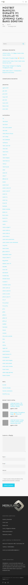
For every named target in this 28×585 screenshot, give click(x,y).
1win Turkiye (5, 136)
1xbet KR (5, 154)
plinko (4, 312)
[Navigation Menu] (26, 1)
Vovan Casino (6, 369)
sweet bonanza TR (7, 354)
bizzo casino (5, 215)
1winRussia (5, 142)
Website (4, 470)
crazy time (5, 245)
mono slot (5, 269)
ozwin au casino (6, 293)
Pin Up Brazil (5, 303)
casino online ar (6, 233)
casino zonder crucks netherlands (10, 242)
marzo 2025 (5, 103)
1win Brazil (5, 124)
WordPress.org (6, 394)
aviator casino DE (7, 188)
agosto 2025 (5, 88)
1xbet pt (4, 163)
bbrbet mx (5, 212)
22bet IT (4, 176)
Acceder (4, 385)
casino (4, 224)
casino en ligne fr (6, 227)
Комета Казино (6, 375)
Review (4, 330)
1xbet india (5, 148)
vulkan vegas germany (8, 372)
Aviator (4, 182)
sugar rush (5, 348)
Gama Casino (6, 248)
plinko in (4, 315)
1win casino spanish (7, 127)
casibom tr (5, 221)
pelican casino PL (7, 297)
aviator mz (5, 197)
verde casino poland (7, 363)
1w (3, 118)
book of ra (5, 218)
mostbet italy (6, 275)
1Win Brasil (5, 121)
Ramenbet (5, 327)
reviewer (4, 333)
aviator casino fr (6, 191)
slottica (4, 345)
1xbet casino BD (6, 145)
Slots (4, 339)
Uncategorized (12, 26)
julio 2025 (5, 91)
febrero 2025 (6, 106)
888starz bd (5, 179)
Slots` (4, 342)
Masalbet (5, 266)
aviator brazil (5, 185)
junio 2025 (5, 94)
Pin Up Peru (5, 306)
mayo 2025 (5, 97)
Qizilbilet (4, 324)
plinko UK (5, 318)
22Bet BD (5, 173)
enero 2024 (5, 109)
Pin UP (4, 300)
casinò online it (6, 236)
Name (4, 457)
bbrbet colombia (6, 209)
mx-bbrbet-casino (7, 284)
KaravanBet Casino (7, 254)
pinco (4, 309)
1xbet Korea (5, 151)
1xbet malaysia (6, 157)
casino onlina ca (6, 230)
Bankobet (5, 206)
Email (4, 463)
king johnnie (5, 260)
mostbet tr (5, 281)
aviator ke (5, 194)
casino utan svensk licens (8, 239)
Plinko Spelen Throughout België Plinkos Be (13, 58)
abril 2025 (5, 100)
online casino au (6, 287)
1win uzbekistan (6, 139)
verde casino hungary (7, 360)
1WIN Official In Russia (8, 133)
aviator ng (5, 200)
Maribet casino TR (7, 263)
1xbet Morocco (6, 160)
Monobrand (5, 272)
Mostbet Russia (6, 278)
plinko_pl (4, 321)
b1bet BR (5, 203)
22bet (4, 170)
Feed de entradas (7, 388)
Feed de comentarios (7, 391)
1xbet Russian (6, 167)
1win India (5, 130)
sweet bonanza (6, 351)
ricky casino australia (7, 336)
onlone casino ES (6, 290)
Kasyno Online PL (7, 257)
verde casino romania (8, 366)
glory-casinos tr (6, 251)
